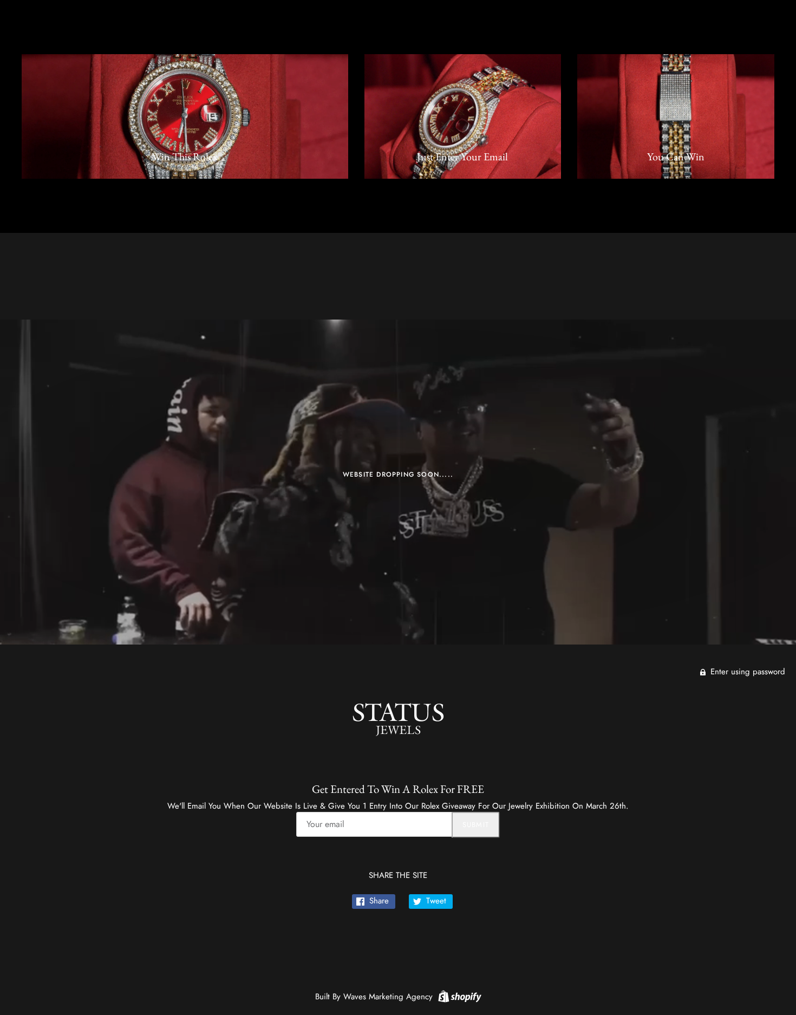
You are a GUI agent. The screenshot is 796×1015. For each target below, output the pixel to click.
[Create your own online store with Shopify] (458, 995)
